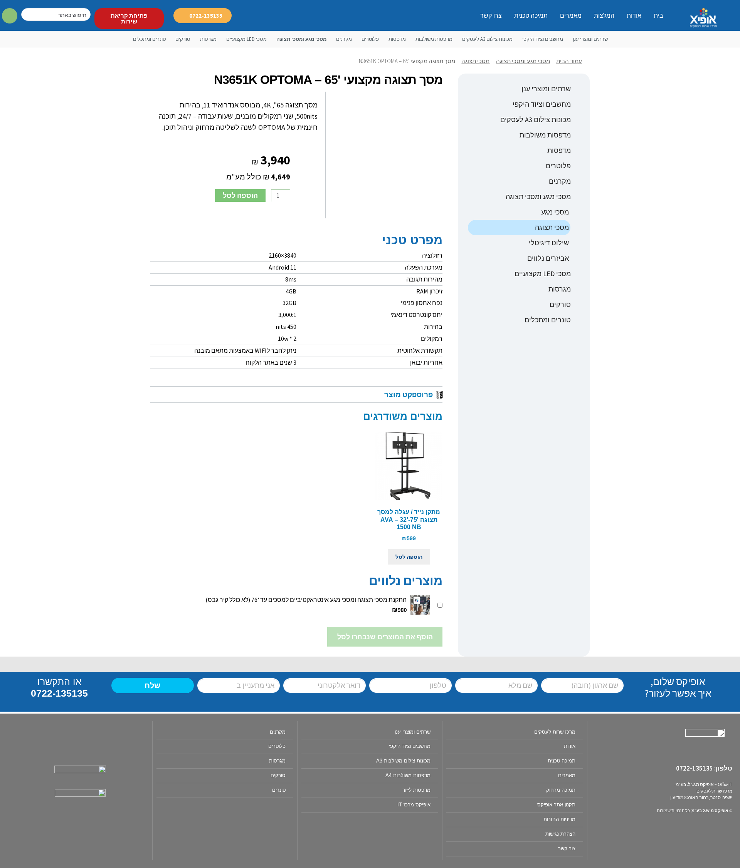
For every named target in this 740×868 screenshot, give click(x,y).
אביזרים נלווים (548, 258)
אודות (634, 15)
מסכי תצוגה (475, 61)
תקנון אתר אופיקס (556, 805)
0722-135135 (59, 693)
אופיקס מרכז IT (414, 805)
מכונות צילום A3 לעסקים (487, 39)
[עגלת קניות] (9, 16)
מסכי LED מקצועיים (246, 39)
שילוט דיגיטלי (549, 242)
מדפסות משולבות (433, 39)
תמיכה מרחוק (560, 790)
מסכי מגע (555, 212)
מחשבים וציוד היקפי (542, 39)
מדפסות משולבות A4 (408, 775)
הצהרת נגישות (560, 834)
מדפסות (397, 39)
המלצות (604, 15)
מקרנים (344, 39)
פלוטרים (370, 39)
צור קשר (566, 848)
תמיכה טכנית (531, 15)
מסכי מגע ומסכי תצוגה (301, 39)
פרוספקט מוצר (408, 394)
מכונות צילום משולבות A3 (403, 761)
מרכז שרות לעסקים (554, 732)
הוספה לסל (240, 195)
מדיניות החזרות (559, 819)
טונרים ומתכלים (149, 39)
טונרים (279, 790)
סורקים (182, 39)
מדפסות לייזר (416, 790)
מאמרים (571, 15)
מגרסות (208, 39)
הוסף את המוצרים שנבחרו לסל (385, 636)
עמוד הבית (569, 61)
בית (658, 15)
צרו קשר (491, 15)
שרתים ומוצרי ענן (590, 39)
